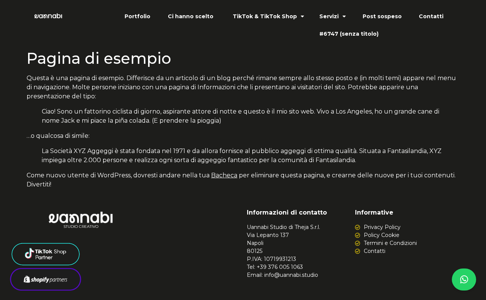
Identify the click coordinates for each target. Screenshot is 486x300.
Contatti (431, 16)
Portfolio (137, 16)
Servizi (329, 16)
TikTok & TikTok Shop (265, 16)
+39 (280, 267)
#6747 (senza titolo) (349, 33)
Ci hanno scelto (190, 16)
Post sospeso (382, 16)
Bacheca (224, 175)
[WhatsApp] (464, 279)
